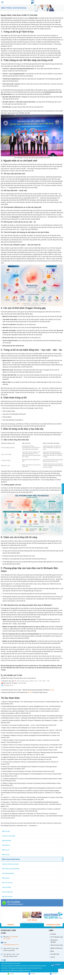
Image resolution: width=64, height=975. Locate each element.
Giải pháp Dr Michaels (54, 941)
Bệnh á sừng (5, 854)
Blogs (52, 951)
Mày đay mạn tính (7, 896)
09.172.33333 (13, 902)
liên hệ (29, 692)
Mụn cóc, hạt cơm (7, 882)
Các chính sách (54, 954)
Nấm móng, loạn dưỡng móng (10, 868)
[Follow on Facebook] (2, 960)
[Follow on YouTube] (5, 960)
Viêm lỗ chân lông (7, 892)
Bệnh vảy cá (5, 850)
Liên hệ (52, 957)
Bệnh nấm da (6, 878)
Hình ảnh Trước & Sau (56, 945)
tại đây (52, 690)
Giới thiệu (53, 934)
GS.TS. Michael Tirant (56, 937)
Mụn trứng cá (6, 845)
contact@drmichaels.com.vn (11, 944)
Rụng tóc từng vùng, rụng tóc (10, 864)
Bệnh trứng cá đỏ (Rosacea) (11, 859)
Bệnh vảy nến (6, 831)
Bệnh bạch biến (6, 840)
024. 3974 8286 (13, 936)
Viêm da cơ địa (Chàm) (8, 836)
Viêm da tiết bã (6, 887)
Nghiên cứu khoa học (56, 948)
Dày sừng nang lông (8, 873)
